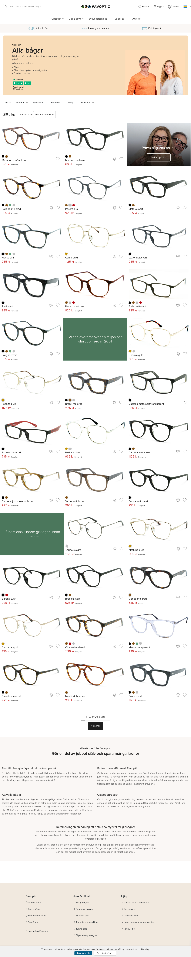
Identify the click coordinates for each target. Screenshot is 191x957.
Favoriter (145, 6)
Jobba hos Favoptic (38, 931)
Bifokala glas (82, 915)
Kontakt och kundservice (136, 902)
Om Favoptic (34, 902)
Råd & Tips (129, 928)
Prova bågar (34, 909)
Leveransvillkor (131, 915)
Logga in (160, 6)
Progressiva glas (84, 909)
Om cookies (130, 909)
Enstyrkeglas (82, 902)
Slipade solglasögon (86, 935)
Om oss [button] (136, 18)
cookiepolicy (143, 949)
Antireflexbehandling (87, 922)
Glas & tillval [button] (75, 18)
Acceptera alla (83, 953)
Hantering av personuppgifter (139, 922)
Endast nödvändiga (105, 953)
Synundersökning (98, 18)
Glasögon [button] (56, 18)
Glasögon (16, 44)
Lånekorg (176, 6)
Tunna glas (81, 928)
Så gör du (119, 18)
